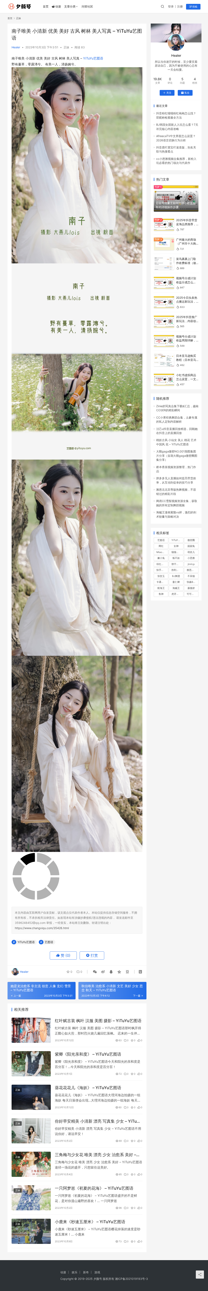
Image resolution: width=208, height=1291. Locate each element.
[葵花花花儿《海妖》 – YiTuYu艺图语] (31, 1097)
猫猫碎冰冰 (177, 552)
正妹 (66, 47)
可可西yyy (192, 593)
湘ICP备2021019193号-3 (131, 1278)
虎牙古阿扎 (177, 593)
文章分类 (70, 6)
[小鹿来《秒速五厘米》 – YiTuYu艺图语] (31, 1231)
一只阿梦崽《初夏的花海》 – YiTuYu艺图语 (94, 1188)
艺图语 (49, 942)
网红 (161, 546)
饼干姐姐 (176, 564)
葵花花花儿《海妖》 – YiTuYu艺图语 (88, 1087)
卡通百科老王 (162, 581)
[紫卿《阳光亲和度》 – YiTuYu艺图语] (31, 1063)
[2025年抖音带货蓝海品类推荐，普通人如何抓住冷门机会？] (164, 224)
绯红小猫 (161, 564)
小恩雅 (191, 557)
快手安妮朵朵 (162, 569)
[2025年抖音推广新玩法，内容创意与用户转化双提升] (164, 321)
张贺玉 (161, 576)
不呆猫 (191, 576)
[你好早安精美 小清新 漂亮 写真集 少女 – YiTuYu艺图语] (31, 1130)
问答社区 (87, 6)
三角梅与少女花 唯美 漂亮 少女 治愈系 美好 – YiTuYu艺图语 (95, 1154)
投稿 (194, 6)
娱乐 (74, 1272)
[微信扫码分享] (95, 971)
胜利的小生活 (177, 569)
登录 (171, 6)
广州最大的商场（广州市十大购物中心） (186, 243)
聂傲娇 (191, 588)
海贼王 (176, 588)
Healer (16, 47)
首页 (46, 6)
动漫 (58, 6)
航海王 (161, 588)
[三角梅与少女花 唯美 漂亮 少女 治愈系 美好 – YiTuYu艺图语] (31, 1164)
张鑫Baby (192, 581)
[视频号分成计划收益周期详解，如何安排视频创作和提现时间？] (164, 340)
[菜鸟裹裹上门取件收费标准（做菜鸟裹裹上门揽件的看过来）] (164, 263)
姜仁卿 (176, 581)
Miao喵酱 (161, 552)
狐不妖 (176, 557)
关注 (168, 92)
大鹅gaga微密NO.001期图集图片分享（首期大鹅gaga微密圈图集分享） (176, 455)
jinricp (191, 564)
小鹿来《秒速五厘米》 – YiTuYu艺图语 (90, 1221)
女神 (176, 546)
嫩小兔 (161, 557)
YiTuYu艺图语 (93, 58)
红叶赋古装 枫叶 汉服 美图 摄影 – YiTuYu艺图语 (98, 1020)
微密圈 (191, 540)
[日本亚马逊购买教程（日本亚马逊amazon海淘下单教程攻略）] (164, 360)
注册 (180, 6)
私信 (186, 92)
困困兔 (191, 546)
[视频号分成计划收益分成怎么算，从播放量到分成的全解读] (164, 282)
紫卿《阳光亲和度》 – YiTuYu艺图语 (88, 1054)
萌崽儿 (191, 552)
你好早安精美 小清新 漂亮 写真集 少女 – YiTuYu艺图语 (98, 1121)
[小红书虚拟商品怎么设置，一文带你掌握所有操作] (164, 379)
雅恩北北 (191, 569)
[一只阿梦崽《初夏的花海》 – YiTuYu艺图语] (31, 1197)
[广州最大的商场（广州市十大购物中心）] (164, 244)
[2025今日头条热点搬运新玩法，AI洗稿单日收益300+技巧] (164, 302)
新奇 (86, 1272)
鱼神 (161, 593)
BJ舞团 (176, 576)
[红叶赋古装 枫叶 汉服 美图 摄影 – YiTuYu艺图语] (31, 1030)
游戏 (97, 1272)
